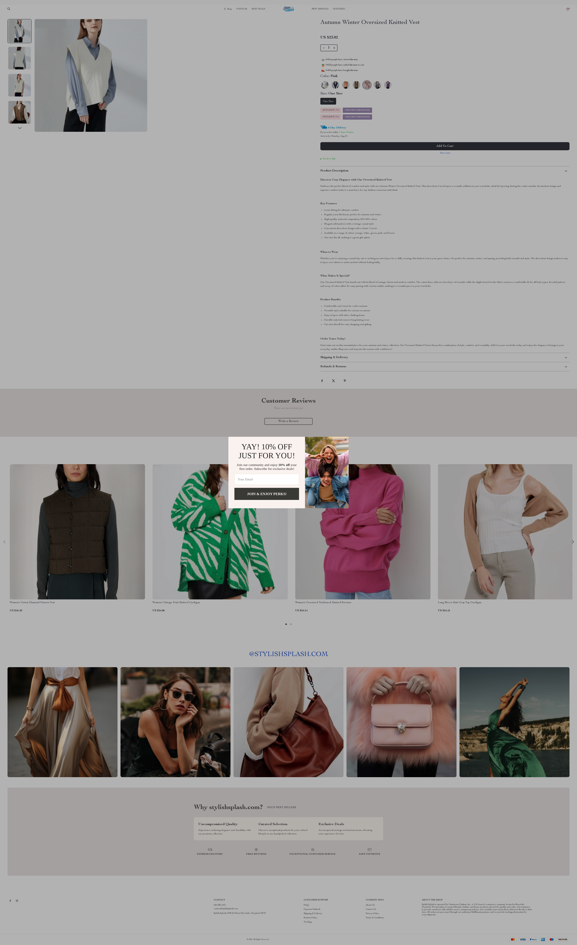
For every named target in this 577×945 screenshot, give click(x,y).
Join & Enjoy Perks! (267, 494)
